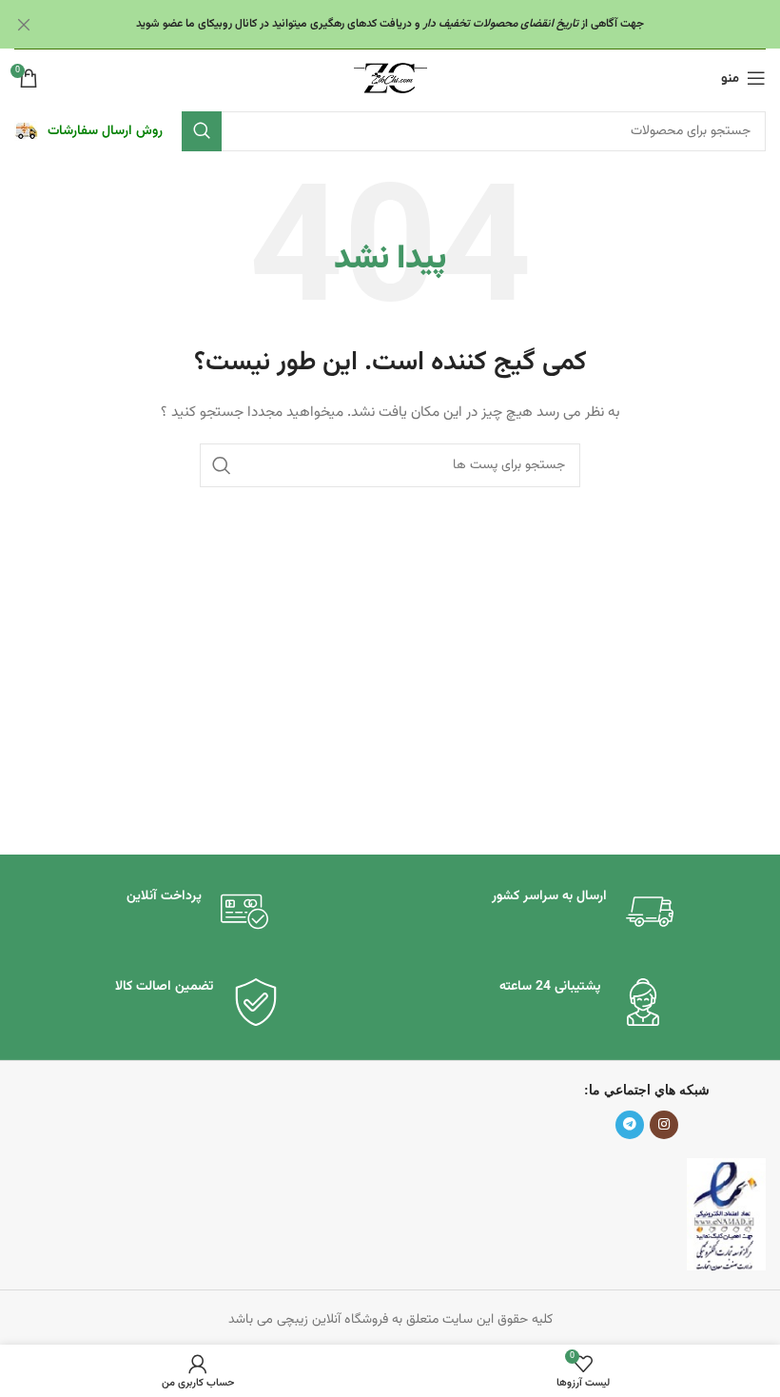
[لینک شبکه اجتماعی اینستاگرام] (664, 1125)
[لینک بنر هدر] (418, 24)
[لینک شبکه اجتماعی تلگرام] (629, 1125)
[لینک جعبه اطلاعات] (88, 131)
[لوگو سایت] (390, 79)
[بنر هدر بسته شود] (24, 24)
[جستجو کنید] (202, 131)
